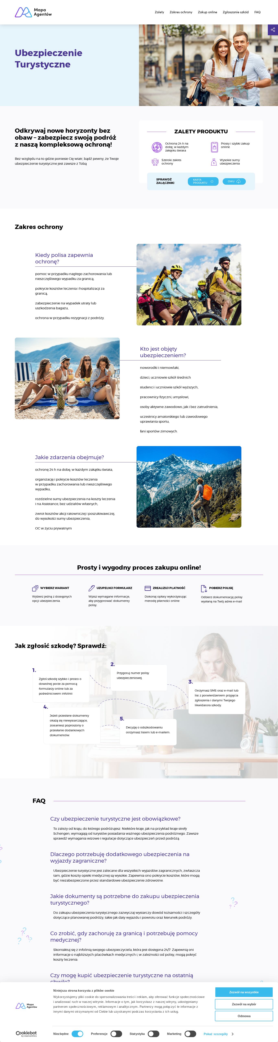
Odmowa (244, 1016)
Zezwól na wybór (244, 1004)
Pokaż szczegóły (216, 1034)
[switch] (116, 1034)
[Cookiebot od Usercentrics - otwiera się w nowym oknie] (26, 1034)
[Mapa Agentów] (33, 12)
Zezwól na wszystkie (244, 992)
